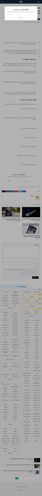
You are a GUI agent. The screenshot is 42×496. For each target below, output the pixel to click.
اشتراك (9, 14)
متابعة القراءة (21, 17)
